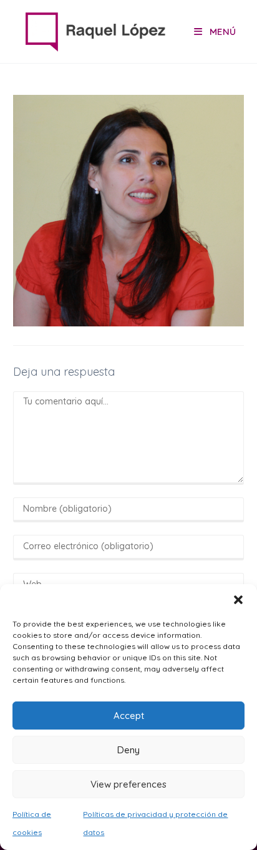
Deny (128, 750)
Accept (129, 715)
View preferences (128, 784)
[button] (238, 600)
